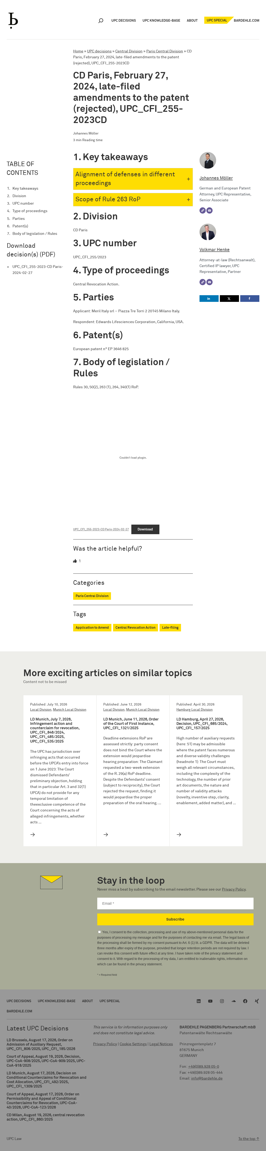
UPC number (23, 203)
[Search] (101, 20)
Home (78, 51)
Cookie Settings (133, 1044)
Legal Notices (161, 1044)
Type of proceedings (29, 211)
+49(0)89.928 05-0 (203, 1067)
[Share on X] (229, 298)
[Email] (209, 210)
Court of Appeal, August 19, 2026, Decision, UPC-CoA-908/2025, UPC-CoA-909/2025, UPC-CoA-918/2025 (46, 1061)
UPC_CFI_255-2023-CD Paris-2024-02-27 (37, 270)
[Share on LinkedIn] (209, 298)
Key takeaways (25, 188)
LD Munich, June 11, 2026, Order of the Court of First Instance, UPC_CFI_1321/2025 (131, 724)
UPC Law (14, 1139)
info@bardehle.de (207, 1078)
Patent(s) (20, 226)
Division (19, 196)
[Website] (203, 210)
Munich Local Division (69, 709)
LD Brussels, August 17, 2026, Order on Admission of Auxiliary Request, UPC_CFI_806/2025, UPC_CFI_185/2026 (41, 1044)
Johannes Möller (216, 178)
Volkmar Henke (215, 250)
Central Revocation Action (135, 627)
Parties (18, 219)
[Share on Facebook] (249, 298)
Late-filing (170, 627)
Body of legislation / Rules (34, 234)
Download (145, 529)
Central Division (129, 51)
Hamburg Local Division (194, 709)
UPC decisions (99, 51)
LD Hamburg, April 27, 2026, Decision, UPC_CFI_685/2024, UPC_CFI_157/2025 (201, 724)
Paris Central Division (164, 51)
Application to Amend (92, 627)
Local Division (40, 709)
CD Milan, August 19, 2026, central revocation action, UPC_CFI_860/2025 (46, 1117)
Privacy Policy (233, 889)
